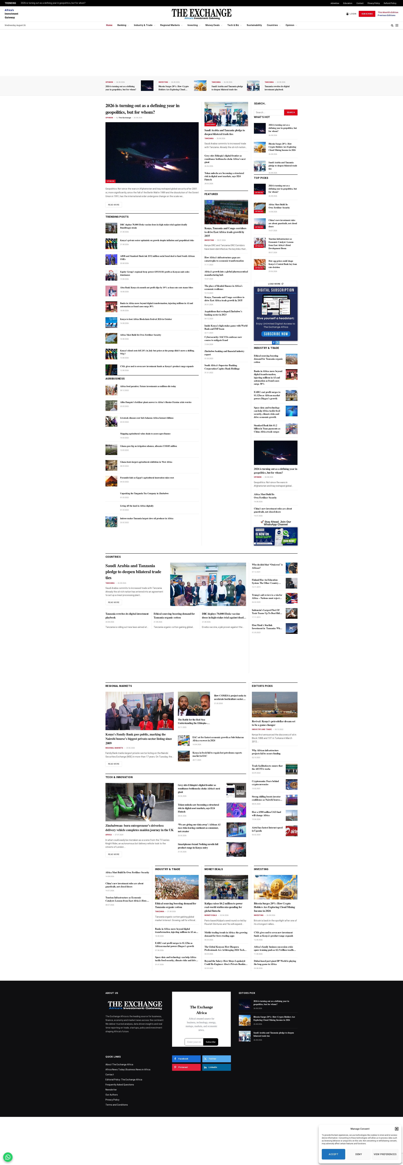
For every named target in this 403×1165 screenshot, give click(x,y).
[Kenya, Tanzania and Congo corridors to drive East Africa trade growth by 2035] (226, 212)
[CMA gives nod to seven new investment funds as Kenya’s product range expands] (111, 369)
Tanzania (216, 82)
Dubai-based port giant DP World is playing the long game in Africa (275, 962)
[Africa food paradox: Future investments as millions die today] (111, 389)
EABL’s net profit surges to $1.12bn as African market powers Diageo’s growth (267, 395)
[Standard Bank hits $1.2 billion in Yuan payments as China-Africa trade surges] (292, 428)
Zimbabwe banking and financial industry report (224, 352)
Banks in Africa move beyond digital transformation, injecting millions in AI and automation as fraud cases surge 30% (156, 305)
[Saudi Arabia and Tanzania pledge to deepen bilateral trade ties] (253, 85)
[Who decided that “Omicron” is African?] (292, 568)
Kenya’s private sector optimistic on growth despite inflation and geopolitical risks (157, 240)
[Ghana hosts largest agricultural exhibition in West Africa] (111, 465)
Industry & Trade (143, 25)
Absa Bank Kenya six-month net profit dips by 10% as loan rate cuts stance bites (156, 287)
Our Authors (111, 1094)
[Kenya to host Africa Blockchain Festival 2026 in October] (111, 322)
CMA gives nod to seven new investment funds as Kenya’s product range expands (156, 366)
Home (109, 25)
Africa (108, 835)
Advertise (335, 3)
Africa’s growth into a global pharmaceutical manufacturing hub (226, 273)
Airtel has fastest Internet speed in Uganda (267, 829)
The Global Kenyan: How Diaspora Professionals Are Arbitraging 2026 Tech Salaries (224, 948)
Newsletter (111, 1089)
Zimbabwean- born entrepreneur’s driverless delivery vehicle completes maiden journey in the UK (139, 827)
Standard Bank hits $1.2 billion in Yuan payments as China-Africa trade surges (267, 428)
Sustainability (254, 25)
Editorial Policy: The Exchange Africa (123, 1079)
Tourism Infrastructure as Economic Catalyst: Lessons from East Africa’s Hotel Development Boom (281, 243)
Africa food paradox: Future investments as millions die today (148, 386)
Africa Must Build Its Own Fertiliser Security (140, 334)
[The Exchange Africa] (201, 13)
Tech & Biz (233, 25)
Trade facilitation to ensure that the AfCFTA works (267, 767)
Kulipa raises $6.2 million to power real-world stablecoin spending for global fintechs (223, 907)
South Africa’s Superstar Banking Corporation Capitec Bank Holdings (222, 367)
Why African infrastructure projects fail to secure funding (266, 752)
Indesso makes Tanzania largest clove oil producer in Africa (146, 518)
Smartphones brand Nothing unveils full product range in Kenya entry (198, 845)
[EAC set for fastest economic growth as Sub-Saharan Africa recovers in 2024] (184, 740)
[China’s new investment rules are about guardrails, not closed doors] (260, 223)
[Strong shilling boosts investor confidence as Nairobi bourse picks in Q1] (292, 800)
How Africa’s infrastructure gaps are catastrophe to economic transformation (224, 259)
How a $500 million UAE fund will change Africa (266, 813)
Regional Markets (170, 25)
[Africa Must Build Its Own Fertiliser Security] (111, 338)
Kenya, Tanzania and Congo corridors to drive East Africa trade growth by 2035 (225, 231)
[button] (396, 1128)
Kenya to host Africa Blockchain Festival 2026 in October (146, 319)
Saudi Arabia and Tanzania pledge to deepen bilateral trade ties (227, 88)
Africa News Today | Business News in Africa (127, 1069)
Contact (359, 3)
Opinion (290, 25)
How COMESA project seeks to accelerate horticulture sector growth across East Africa (230, 697)
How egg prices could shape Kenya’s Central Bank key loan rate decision (283, 264)
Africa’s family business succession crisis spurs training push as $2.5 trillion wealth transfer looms (274, 948)
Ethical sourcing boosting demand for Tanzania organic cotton (268, 359)
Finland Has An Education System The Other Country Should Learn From (265, 581)
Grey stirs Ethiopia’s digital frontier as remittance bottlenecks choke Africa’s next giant (224, 159)
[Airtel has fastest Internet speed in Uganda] (292, 831)
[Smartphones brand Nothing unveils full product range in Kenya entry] (236, 849)
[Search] (392, 25)
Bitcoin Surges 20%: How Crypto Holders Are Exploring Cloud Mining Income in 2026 (174, 88)
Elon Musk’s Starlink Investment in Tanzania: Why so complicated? (266, 626)
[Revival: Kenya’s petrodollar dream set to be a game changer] (275, 704)
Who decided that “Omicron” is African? (267, 566)
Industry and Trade (262, 729)
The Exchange (125, 118)
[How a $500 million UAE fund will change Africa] (292, 815)
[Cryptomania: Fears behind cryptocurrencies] (292, 784)
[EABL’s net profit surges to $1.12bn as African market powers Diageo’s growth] (292, 395)
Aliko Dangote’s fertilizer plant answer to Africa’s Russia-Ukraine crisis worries (155, 402)
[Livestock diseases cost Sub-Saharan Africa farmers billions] (111, 421)
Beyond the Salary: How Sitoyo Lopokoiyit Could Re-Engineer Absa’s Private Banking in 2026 (225, 962)
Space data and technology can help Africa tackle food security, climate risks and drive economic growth (267, 412)
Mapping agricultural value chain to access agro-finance (145, 433)
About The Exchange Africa (119, 1064)
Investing (192, 25)
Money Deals (212, 25)
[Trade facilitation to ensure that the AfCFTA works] (292, 769)
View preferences (385, 1154)
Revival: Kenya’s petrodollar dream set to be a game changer (273, 723)
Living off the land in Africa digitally (136, 505)
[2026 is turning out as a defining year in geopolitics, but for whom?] (147, 85)
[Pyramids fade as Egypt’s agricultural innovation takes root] (111, 481)
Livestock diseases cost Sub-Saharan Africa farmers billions (146, 417)
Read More (113, 205)
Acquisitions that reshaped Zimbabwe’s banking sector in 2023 (223, 313)
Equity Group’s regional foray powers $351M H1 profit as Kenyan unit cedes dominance (154, 273)
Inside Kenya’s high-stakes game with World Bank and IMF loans (225, 327)
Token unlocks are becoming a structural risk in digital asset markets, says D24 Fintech (224, 176)
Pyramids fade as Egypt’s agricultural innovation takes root (147, 477)
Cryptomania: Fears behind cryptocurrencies (265, 782)
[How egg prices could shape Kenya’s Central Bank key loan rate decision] (260, 264)
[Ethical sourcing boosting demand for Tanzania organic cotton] (292, 359)
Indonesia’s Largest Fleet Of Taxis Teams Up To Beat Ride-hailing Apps (266, 611)
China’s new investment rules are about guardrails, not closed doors (283, 223)
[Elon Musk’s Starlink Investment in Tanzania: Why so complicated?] (292, 628)
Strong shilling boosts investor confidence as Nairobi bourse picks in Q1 (266, 798)
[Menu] (396, 25)
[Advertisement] (201, 53)
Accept (333, 1154)
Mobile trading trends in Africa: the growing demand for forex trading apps (225, 934)
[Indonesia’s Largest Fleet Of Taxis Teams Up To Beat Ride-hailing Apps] (292, 613)
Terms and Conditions (116, 1105)
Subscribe (367, 14)
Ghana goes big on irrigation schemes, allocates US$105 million (148, 446)
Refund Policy (390, 3)
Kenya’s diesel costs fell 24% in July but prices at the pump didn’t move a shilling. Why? (157, 352)
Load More (274, 284)
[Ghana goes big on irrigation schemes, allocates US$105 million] (111, 449)
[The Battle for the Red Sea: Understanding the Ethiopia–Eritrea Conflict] (194, 704)
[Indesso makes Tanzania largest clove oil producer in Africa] (111, 522)
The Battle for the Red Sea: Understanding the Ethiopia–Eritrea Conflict (192, 721)
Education (347, 3)
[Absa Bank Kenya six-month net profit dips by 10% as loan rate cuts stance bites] (111, 291)
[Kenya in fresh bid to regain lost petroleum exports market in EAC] (184, 756)
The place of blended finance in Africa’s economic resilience (223, 287)
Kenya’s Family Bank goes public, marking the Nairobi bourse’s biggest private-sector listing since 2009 (138, 738)
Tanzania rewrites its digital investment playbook (277, 88)
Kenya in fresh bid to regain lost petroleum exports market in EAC (217, 754)
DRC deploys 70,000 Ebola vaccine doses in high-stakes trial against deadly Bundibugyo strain (153, 226)
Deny (358, 1154)
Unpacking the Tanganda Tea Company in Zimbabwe (144, 493)
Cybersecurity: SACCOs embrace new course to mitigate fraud (223, 338)
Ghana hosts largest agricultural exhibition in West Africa (146, 462)
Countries (272, 25)
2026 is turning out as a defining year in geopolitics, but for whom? (53, 3)
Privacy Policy (374, 3)
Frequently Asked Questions (119, 1084)
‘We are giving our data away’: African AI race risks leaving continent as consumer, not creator (199, 828)
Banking (121, 25)
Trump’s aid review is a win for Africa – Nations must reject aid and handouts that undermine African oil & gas (267, 596)
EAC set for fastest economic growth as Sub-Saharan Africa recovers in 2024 (218, 739)
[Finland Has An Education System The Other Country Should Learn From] (292, 583)
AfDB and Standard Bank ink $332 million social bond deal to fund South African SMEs (157, 257)
